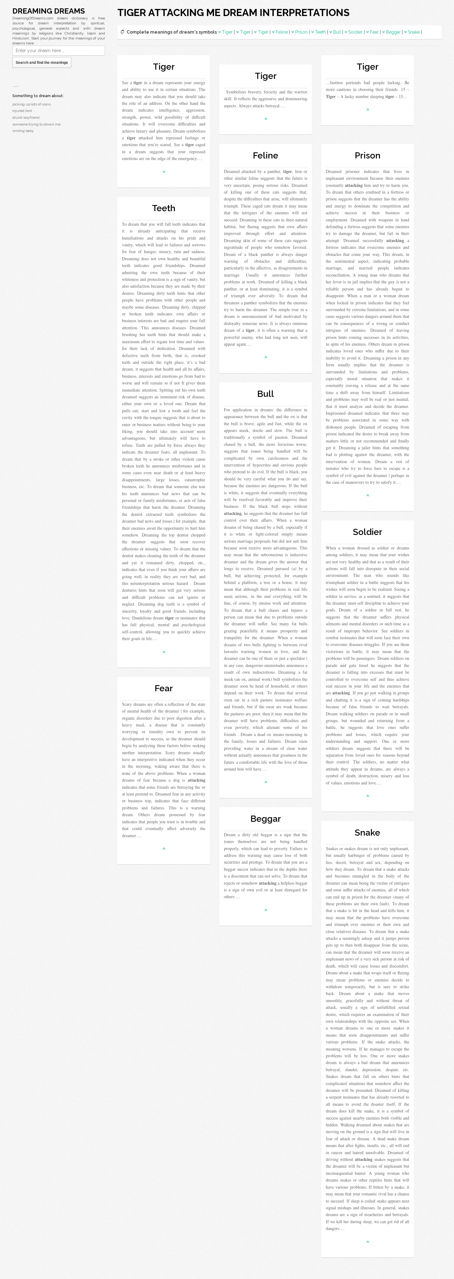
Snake (414, 32)
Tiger (227, 32)
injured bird (22, 111)
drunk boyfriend (26, 117)
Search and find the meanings (42, 62)
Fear (374, 32)
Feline (282, 32)
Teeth (320, 32)
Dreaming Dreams (48, 10)
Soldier (355, 32)
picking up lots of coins (31, 104)
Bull (337, 32)
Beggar (393, 32)
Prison (301, 32)
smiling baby (23, 131)
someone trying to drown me (36, 124)
